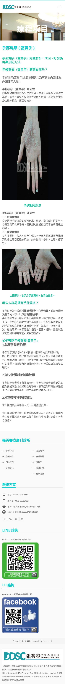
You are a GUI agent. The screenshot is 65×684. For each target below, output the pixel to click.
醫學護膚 (40, 473)
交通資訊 (9, 467)
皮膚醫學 (40, 450)
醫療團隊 (9, 456)
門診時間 (9, 462)
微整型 (39, 462)
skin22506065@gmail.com (26, 511)
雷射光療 (40, 467)
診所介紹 (9, 450)
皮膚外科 (40, 456)
